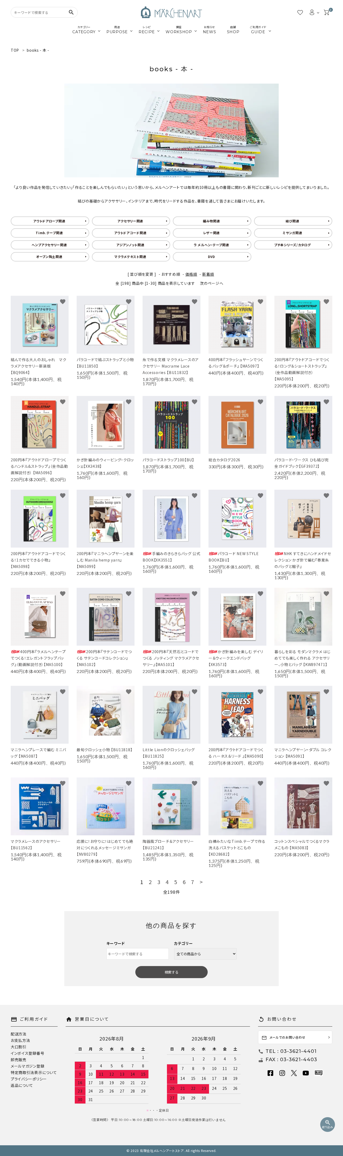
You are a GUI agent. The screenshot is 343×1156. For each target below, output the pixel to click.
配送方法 (19, 1034)
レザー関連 (211, 232)
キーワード (115, 943)
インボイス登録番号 (27, 1053)
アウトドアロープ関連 (49, 221)
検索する (171, 972)
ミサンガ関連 (292, 232)
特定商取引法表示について (34, 1072)
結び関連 (292, 221)
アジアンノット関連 (130, 244)
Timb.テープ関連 (49, 232)
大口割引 (19, 1046)
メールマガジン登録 (27, 1066)
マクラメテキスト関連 (130, 256)
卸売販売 (19, 1059)
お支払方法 (20, 1040)
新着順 (208, 274)
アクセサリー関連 (130, 221)
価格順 (191, 274)
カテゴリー (183, 943)
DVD (211, 256)
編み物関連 (211, 221)
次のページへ (211, 283)
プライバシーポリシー (29, 1079)
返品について (22, 1085)
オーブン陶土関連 (49, 256)
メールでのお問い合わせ (284, 1038)
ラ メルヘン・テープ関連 (211, 244)
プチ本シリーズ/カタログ (292, 244)
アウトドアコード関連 (130, 232)
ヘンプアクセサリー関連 (49, 244)
